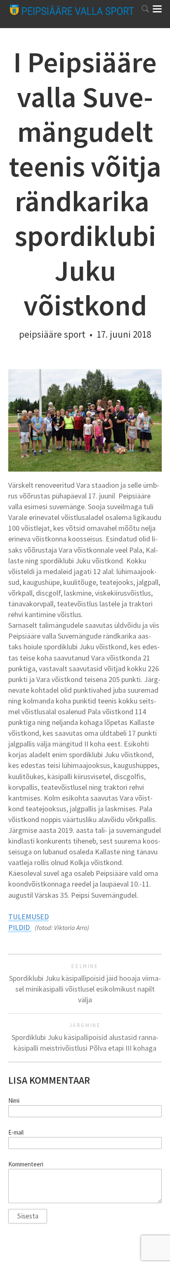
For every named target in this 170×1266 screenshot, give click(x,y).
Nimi (13, 1100)
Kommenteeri (25, 1164)
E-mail (16, 1132)
